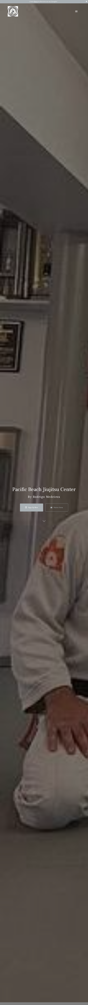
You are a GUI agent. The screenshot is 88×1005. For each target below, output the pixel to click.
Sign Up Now (33, 507)
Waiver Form (58, 507)
